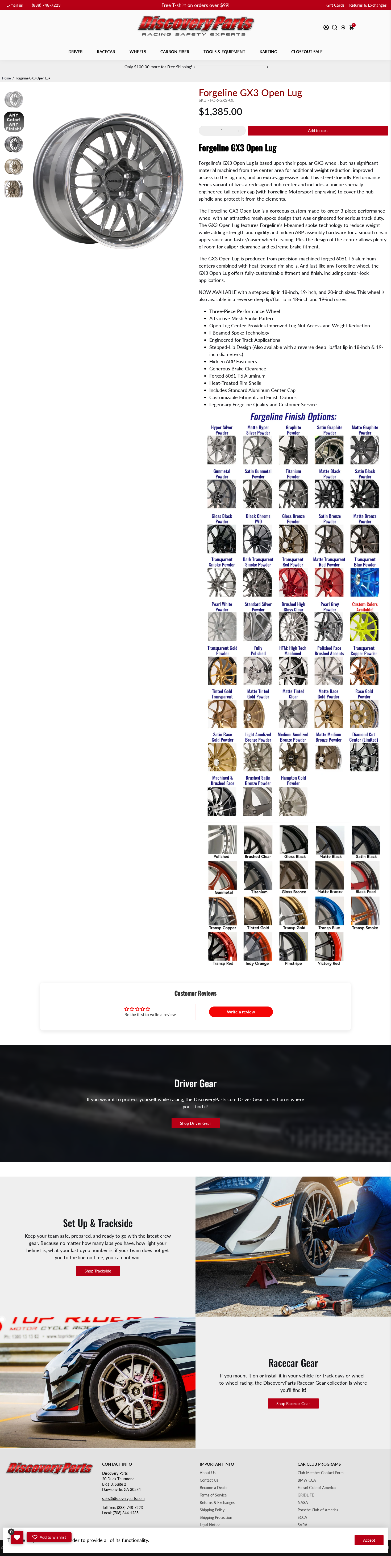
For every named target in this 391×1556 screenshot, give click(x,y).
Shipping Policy (212, 1510)
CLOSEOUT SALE (307, 51)
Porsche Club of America (318, 1510)
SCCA (302, 1517)
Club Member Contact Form (321, 1473)
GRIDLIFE (306, 1495)
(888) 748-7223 (46, 5)
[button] (49, 1537)
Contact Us (209, 1480)
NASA (303, 1502)
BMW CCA (307, 1480)
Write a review (241, 1011)
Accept (369, 1540)
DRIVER (75, 51)
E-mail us (14, 5)
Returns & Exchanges (368, 5)
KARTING (268, 51)
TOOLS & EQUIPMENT (224, 51)
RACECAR (106, 51)
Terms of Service (213, 1495)
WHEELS (138, 51)
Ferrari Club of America (317, 1488)
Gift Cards (335, 5)
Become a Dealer (214, 1488)
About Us (207, 1473)
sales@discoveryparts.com (123, 1498)
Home (6, 78)
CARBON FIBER (174, 51)
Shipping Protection (216, 1517)
